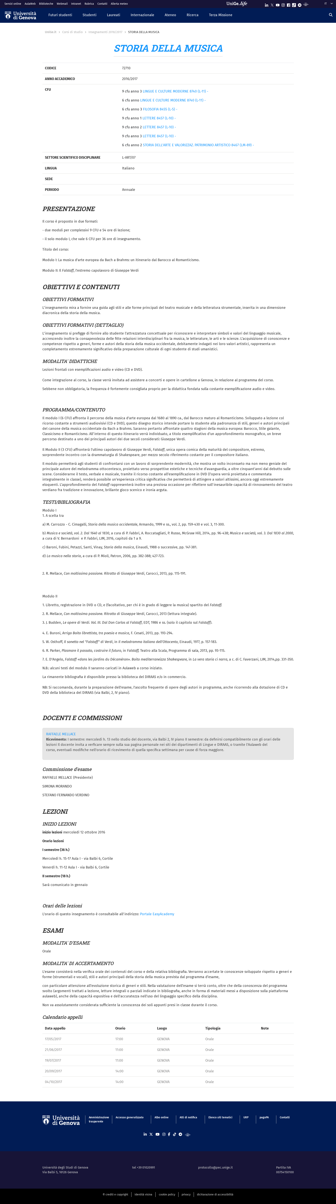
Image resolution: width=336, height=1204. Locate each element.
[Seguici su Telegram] (300, 4)
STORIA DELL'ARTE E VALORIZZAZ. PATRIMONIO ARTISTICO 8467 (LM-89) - (198, 145)
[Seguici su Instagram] (283, 4)
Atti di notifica (188, 1117)
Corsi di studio (72, 32)
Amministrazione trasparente (97, 1119)
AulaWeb (30, 3)
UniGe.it (50, 32)
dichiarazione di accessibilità (215, 1194)
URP (245, 1117)
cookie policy (167, 1194)
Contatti (102, 3)
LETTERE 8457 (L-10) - (159, 118)
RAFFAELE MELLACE (61, 734)
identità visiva (143, 1194)
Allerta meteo (119, 3)
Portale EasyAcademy (157, 914)
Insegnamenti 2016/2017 (105, 32)
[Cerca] (330, 15)
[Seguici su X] (272, 4)
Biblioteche (46, 3)
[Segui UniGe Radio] (306, 4)
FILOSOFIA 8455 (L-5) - (160, 109)
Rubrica (89, 3)
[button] (60, 15)
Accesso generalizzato (130, 1117)
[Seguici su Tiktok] (294, 4)
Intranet (76, 3)
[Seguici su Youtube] (278, 4)
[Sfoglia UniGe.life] (238, 4)
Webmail (62, 3)
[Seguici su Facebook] (288, 4)
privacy (186, 1194)
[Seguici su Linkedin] (266, 4)
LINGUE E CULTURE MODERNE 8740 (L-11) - (175, 91)
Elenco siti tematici (220, 1117)
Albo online (162, 1117)
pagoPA (264, 1117)
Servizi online (12, 3)
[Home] (20, 15)
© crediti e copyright (115, 1194)
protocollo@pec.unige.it (215, 1167)
